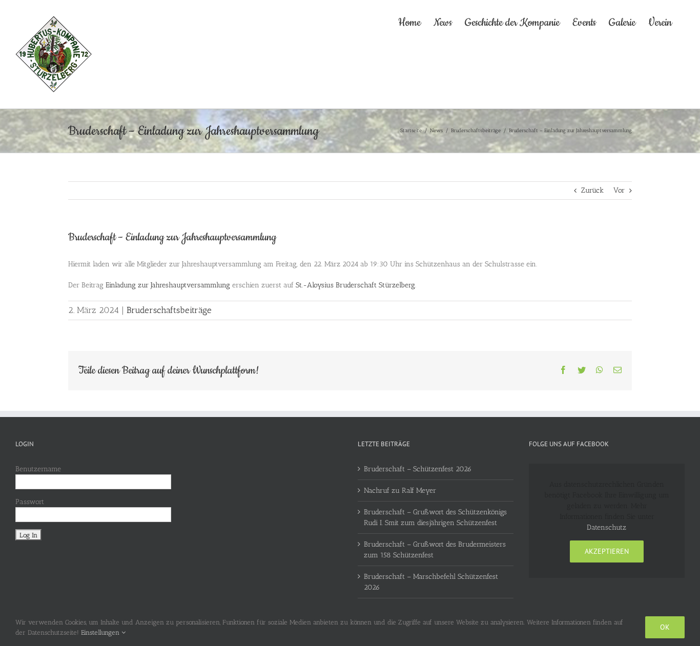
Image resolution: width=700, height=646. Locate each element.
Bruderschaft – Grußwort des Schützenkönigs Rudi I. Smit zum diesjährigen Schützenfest (435, 517)
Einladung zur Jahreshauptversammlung (168, 285)
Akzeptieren (607, 551)
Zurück (592, 190)
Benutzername (38, 469)
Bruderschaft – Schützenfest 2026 (417, 469)
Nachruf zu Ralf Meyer (400, 490)
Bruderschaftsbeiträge (169, 310)
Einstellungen (101, 632)
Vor (619, 190)
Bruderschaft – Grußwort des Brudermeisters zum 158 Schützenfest (435, 549)
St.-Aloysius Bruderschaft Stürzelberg (355, 285)
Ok (665, 627)
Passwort (29, 501)
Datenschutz (606, 527)
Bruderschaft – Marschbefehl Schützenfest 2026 (431, 582)
